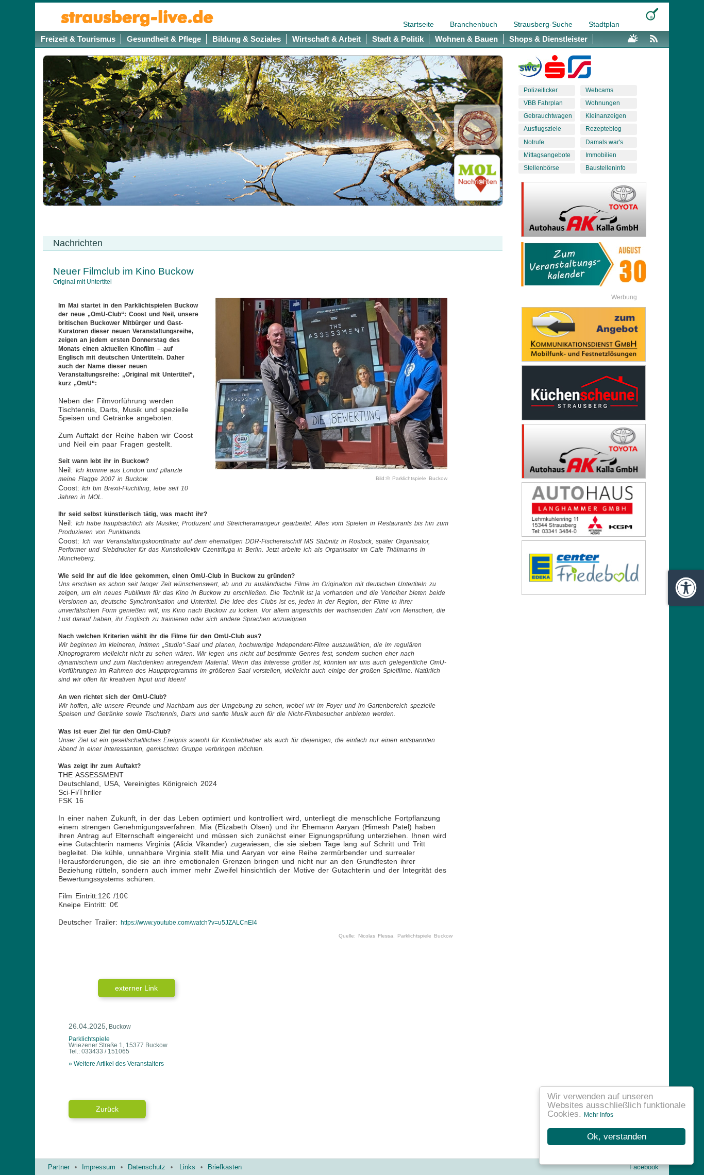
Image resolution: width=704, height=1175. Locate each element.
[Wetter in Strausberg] (633, 37)
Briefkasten (225, 1167)
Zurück (107, 1109)
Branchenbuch (474, 24)
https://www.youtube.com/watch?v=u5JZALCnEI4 (189, 922)
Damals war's (604, 142)
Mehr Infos (598, 1114)
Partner (59, 1167)
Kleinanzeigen (605, 116)
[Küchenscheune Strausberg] (592, 392)
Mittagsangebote (547, 155)
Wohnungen (602, 103)
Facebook (644, 1167)
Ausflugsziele (542, 128)
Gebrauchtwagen (548, 116)
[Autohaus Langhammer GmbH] (592, 509)
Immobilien (600, 155)
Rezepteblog (603, 128)
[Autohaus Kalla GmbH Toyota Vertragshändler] (592, 451)
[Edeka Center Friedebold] (592, 567)
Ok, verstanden (616, 1137)
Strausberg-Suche (544, 24)
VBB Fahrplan (543, 103)
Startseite (419, 24)
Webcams (599, 90)
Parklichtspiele (89, 1039)
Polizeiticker (541, 90)
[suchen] (652, 14)
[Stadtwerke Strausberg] (579, 69)
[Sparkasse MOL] (554, 69)
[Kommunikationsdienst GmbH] (592, 334)
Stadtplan (604, 24)
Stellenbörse (541, 168)
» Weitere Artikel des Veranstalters (116, 1063)
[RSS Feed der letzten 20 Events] (656, 37)
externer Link (136, 988)
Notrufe (534, 142)
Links (187, 1167)
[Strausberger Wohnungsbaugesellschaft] (530, 69)
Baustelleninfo (605, 168)
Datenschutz (146, 1167)
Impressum (98, 1167)
